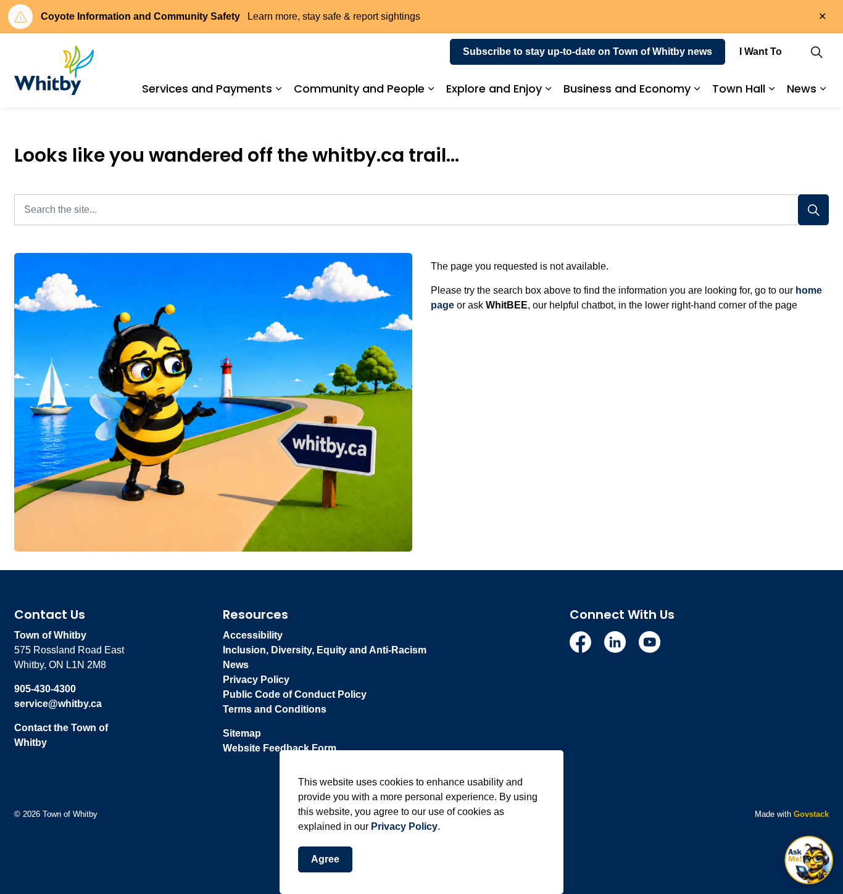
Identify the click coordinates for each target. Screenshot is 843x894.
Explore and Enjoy (494, 88)
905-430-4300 (45, 689)
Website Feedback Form (279, 748)
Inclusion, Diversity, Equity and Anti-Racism (324, 650)
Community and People (359, 88)
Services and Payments (207, 88)
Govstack (811, 814)
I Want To (760, 51)
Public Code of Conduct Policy (295, 694)
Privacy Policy (404, 826)
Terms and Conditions (274, 709)
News (801, 88)
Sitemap (242, 733)
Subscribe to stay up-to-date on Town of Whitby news (587, 51)
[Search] (813, 209)
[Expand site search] (816, 51)
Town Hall (738, 88)
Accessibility (253, 635)
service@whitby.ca (58, 703)
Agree (325, 859)
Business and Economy (627, 88)
